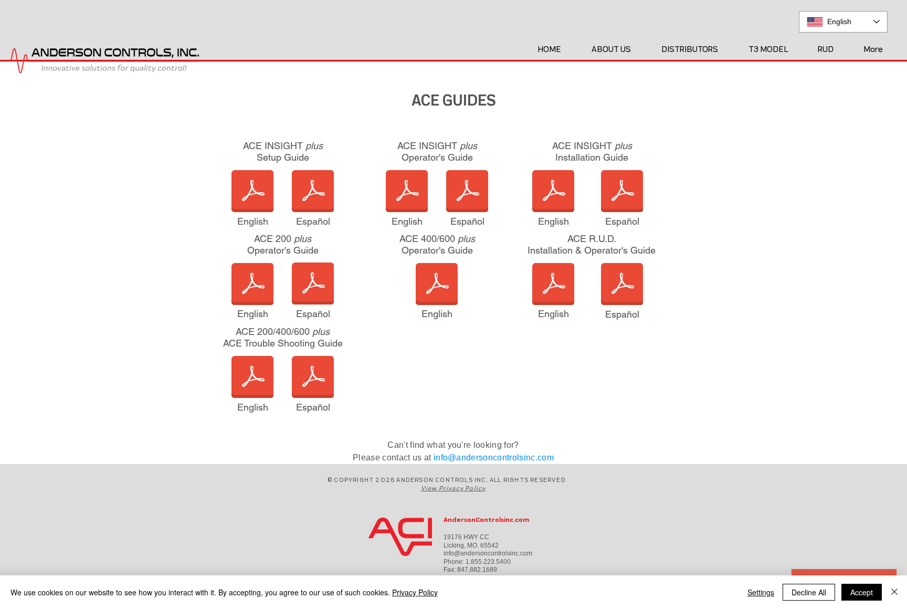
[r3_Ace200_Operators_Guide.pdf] (252, 285)
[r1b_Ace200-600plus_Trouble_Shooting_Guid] (252, 378)
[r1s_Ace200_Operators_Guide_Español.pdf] (312, 284)
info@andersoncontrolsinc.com (494, 457)
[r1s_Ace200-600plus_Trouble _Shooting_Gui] (312, 378)
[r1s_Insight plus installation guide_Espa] (622, 192)
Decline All (809, 592)
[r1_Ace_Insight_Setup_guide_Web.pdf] (252, 192)
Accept (861, 592)
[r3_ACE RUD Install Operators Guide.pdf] (553, 285)
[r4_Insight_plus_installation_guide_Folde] (553, 192)
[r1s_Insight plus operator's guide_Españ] (467, 192)
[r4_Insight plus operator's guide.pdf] (406, 192)
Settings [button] (760, 592)
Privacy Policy (415, 592)
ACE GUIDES (454, 100)
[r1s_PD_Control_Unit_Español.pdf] (622, 285)
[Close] (894, 592)
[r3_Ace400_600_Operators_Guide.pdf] (436, 285)
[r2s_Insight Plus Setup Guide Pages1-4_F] (312, 192)
